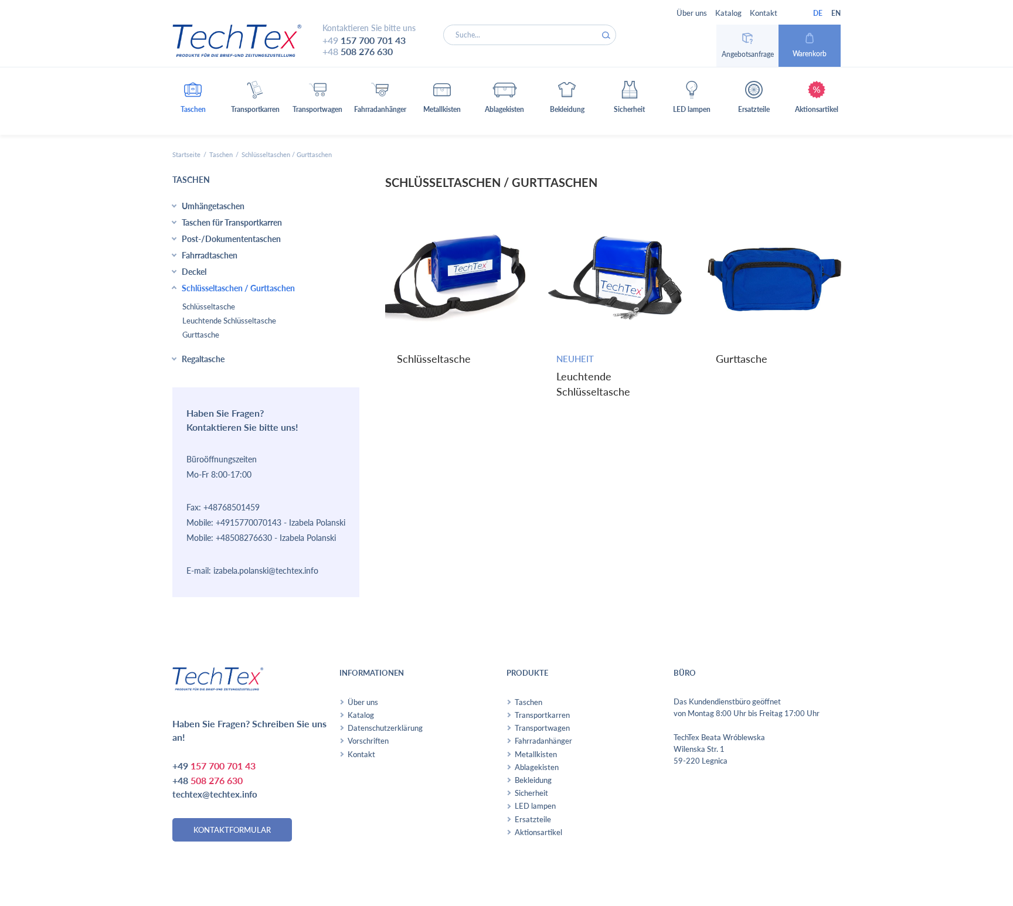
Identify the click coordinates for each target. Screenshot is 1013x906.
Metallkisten (536, 754)
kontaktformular (232, 830)
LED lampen (535, 806)
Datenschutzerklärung (385, 728)
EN (836, 13)
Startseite (186, 154)
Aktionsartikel (538, 832)
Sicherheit (531, 793)
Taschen (221, 154)
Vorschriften (368, 740)
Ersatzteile (533, 819)
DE (817, 13)
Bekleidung (533, 780)
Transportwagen (542, 728)
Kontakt (763, 13)
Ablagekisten (537, 767)
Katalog (728, 13)
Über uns (692, 13)
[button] (193, 101)
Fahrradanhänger (543, 740)
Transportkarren (542, 715)
